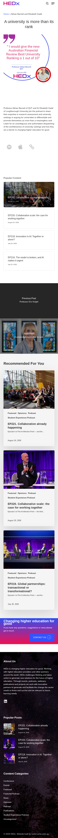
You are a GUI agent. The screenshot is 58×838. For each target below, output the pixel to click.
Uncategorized (10, 819)
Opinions (22, 413)
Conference (9, 781)
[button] (52, 3)
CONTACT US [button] (39, 637)
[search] (47, 3)
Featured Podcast (11, 794)
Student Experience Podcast (21, 418)
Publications (9, 810)
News (6, 798)
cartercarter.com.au (40, 834)
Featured (12, 413)
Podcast (32, 413)
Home (6, 14)
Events (7, 785)
